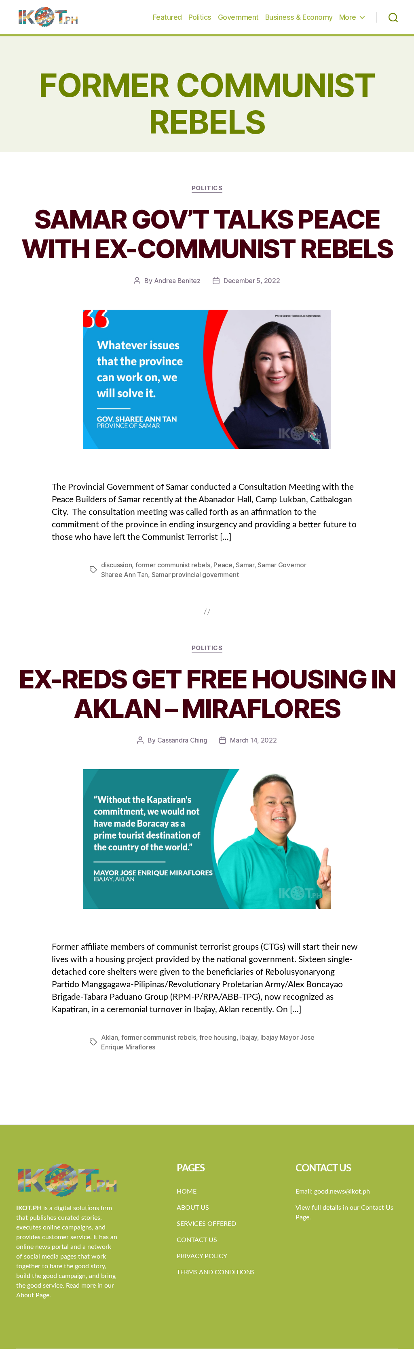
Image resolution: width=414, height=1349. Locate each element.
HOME (186, 1191)
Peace (222, 565)
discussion (116, 565)
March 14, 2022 (253, 740)
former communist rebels (172, 565)
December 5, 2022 (252, 281)
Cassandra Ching (182, 740)
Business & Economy (299, 17)
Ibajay (248, 1037)
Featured (167, 17)
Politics (199, 17)
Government (238, 17)
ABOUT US (193, 1207)
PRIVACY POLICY (202, 1256)
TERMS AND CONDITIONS (216, 1272)
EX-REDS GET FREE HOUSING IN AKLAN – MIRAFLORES (207, 693)
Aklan (109, 1037)
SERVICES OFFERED (206, 1224)
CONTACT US (197, 1240)
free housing (218, 1037)
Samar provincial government (195, 575)
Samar (245, 565)
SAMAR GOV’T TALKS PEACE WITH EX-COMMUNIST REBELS (207, 234)
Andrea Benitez (177, 281)
